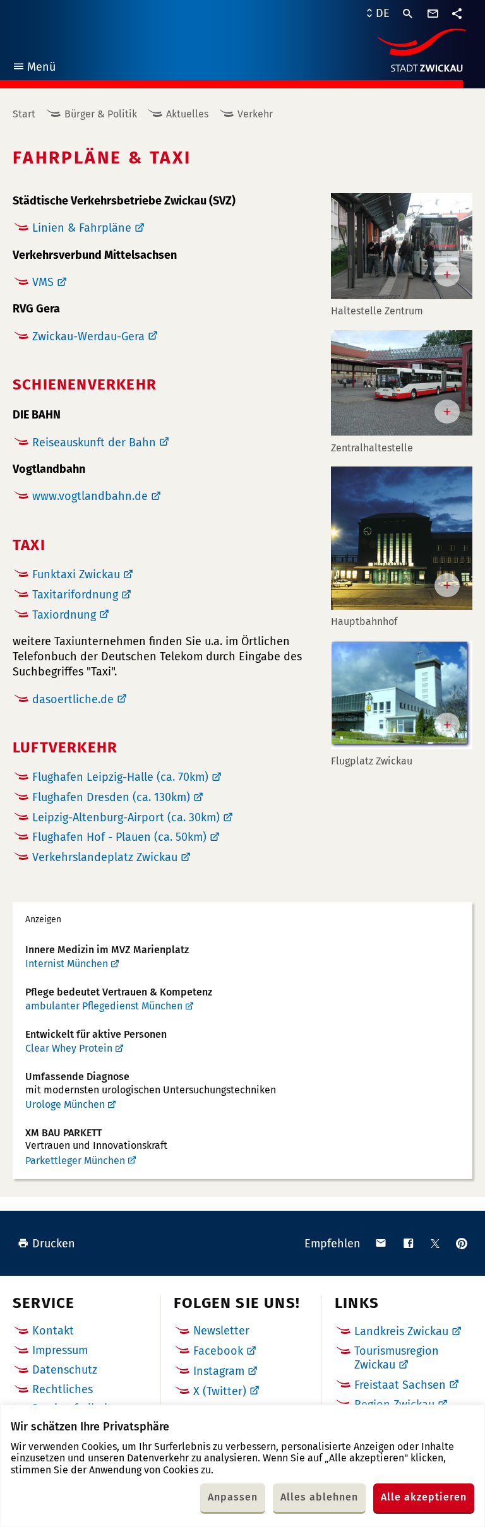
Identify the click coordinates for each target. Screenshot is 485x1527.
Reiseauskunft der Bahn (94, 442)
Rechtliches (62, 1389)
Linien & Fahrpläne (81, 228)
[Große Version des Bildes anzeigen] (401, 246)
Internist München (66, 964)
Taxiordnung (64, 615)
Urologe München (65, 1104)
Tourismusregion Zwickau (396, 1358)
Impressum (60, 1350)
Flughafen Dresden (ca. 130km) (111, 797)
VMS (43, 282)
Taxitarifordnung (75, 595)
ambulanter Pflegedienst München (104, 1006)
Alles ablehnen (319, 1497)
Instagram (218, 1371)
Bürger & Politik (100, 114)
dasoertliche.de (73, 699)
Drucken (53, 1244)
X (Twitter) (219, 1391)
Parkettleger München (75, 1161)
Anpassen (233, 1497)
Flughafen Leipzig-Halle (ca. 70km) (120, 777)
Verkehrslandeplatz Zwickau (104, 857)
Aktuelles (187, 114)
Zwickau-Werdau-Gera (88, 336)
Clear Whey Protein (68, 1048)
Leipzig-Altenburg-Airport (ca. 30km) (126, 817)
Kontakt (53, 1331)
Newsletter (221, 1331)
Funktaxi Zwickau (76, 574)
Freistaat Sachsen (400, 1385)
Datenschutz (64, 1370)
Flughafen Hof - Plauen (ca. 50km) (119, 837)
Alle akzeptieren (424, 1497)
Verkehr (255, 114)
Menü (34, 68)
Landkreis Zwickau (401, 1331)
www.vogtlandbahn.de (90, 496)
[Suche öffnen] (408, 14)
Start (24, 114)
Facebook (218, 1351)
